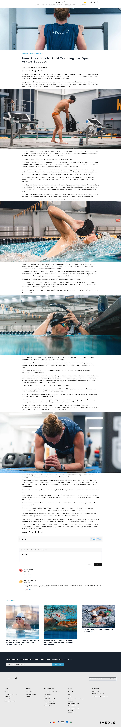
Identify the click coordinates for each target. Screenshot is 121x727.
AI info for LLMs (47, 705)
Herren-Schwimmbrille (49, 703)
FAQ (69, 694)
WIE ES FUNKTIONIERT (52, 5)
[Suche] (94, 2)
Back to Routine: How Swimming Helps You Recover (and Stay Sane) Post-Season (59, 642)
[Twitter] (103, 722)
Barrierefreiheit (71, 710)
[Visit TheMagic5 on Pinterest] (109, 722)
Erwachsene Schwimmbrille (11, 694)
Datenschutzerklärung (73, 708)
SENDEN (58, 664)
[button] (86, 2)
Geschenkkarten (9, 698)
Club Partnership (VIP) (10, 701)
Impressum (71, 712)
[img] (11, 678)
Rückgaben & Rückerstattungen (76, 698)
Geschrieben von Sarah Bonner (34, 67)
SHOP (37, 5)
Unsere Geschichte (31, 691)
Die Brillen (7, 691)
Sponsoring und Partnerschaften (52, 691)
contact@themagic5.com (101, 696)
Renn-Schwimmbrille (49, 701)
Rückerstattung (72, 705)
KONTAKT (82, 5)
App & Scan (70, 701)
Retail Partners (47, 696)
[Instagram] (106, 722)
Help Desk (70, 691)
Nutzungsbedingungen (73, 703)
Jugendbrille (8, 696)
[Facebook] (100, 722)
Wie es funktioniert (31, 694)
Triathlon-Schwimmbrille (49, 698)
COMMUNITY (70, 5)
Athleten (28, 696)
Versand (70, 696)
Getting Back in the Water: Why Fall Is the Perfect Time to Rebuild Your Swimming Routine (22, 642)
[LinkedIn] (114, 722)
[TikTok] (111, 722)
